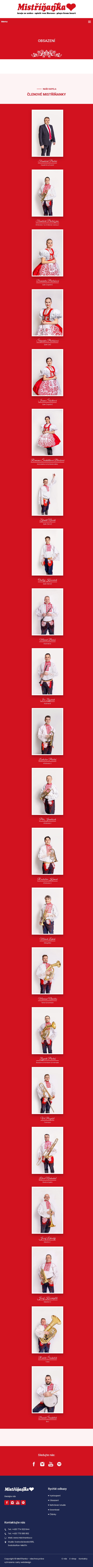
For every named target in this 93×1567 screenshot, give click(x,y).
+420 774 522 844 (20, 1529)
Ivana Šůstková (47, 401)
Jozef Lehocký (47, 1238)
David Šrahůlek (47, 1418)
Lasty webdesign (23, 1562)
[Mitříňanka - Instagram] (42, 1464)
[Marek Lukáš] (47, 912)
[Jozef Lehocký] (47, 1211)
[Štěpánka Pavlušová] (47, 313)
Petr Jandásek (47, 819)
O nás (64, 1558)
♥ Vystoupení (54, 1495)
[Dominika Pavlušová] (47, 253)
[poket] (46, 8)
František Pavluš (47, 161)
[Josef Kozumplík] (47, 1271)
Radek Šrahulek (47, 1358)
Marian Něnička (47, 999)
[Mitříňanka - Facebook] (33, 1464)
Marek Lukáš (47, 939)
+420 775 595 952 (20, 1533)
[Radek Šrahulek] (47, 1330)
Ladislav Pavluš (47, 760)
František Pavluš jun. (47, 221)
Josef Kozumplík (47, 1298)
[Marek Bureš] (47, 612)
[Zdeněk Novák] (47, 493)
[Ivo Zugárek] (47, 672)
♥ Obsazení (53, 1500)
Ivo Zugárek (47, 700)
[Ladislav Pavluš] (47, 732)
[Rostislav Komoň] (47, 852)
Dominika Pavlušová (47, 281)
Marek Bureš (47, 640)
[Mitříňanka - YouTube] (50, 1464)
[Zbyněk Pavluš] (47, 1031)
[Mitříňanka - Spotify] (59, 1464)
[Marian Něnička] (47, 971)
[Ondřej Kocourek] (47, 552)
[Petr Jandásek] (47, 792)
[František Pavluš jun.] (47, 194)
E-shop (72, 1558)
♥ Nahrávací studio (57, 1505)
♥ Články (52, 1514)
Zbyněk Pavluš (47, 1059)
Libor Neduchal (47, 1178)
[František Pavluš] (47, 134)
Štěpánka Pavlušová (47, 341)
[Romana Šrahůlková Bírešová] (47, 433)
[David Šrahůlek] (47, 1390)
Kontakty (83, 1558)
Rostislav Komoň (47, 879)
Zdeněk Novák (47, 520)
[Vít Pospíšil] (47, 1091)
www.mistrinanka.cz (22, 1537)
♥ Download (53, 1509)
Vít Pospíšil (47, 1119)
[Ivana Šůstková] (47, 373)
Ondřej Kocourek (47, 580)
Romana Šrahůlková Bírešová (47, 460)
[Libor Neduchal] (47, 1151)
